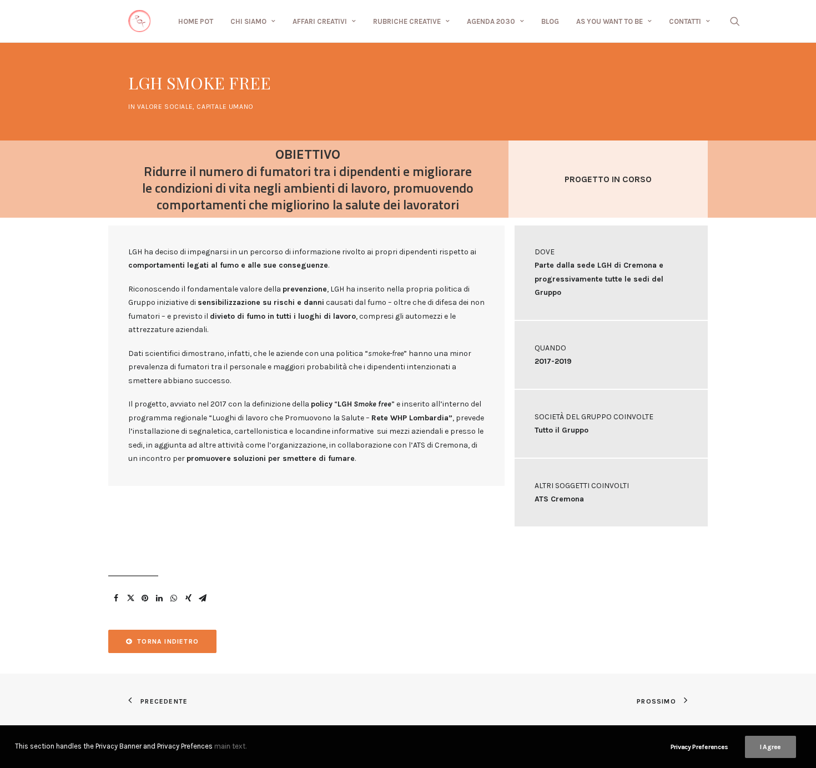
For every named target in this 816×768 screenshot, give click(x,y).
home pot (195, 21)
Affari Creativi (320, 21)
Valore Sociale (165, 107)
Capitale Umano (225, 107)
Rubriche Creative (407, 21)
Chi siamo (248, 21)
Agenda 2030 (491, 21)
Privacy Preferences (699, 747)
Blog (550, 21)
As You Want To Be (609, 21)
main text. (230, 746)
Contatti (685, 21)
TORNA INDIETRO (168, 641)
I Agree (770, 747)
